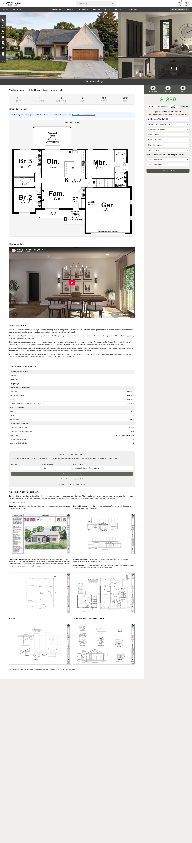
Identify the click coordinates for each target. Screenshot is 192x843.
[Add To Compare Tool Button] (168, 88)
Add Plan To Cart (168, 171)
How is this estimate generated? (72, 479)
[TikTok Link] (17, 9)
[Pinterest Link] (3, 9)
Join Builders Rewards (179, 9)
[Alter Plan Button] (153, 88)
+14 (173, 68)
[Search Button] (113, 3)
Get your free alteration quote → (83, 115)
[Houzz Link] (21, 9)
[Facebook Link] (14, 9)
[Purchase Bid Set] (183, 88)
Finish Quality (78, 464)
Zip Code (14, 464)
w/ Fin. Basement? (48, 464)
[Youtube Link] (10, 9)
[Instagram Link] (7, 9)
